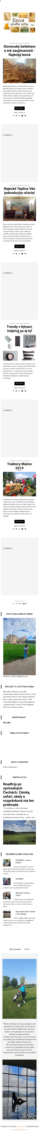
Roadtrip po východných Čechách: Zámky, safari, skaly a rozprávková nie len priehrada (18, 794)
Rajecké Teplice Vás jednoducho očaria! (19, 191)
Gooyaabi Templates (19, 1130)
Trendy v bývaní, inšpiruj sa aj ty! (19, 329)
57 (20, 603)
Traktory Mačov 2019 (19, 466)
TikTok (26, 949)
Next (24, 603)
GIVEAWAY (19, 879)
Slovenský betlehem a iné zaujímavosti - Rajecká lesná (20, 50)
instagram (16, 949)
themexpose (21, 1127)
